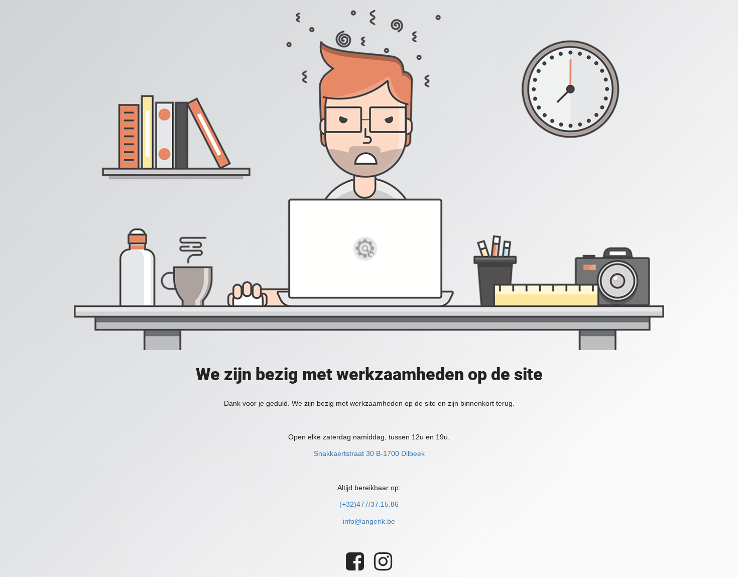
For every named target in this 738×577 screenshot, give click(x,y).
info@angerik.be (369, 521)
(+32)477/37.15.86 (369, 504)
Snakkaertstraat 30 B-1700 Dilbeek (369, 453)
